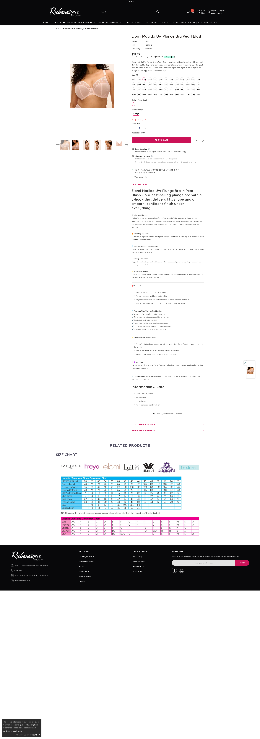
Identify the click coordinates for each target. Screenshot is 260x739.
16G (144, 89)
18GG (133, 94)
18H (139, 94)
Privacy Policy (137, 571)
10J (155, 79)
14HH (177, 84)
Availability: (136, 49)
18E (182, 89)
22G (198, 94)
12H (187, 79)
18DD (177, 89)
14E (144, 84)
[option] (92, 86)
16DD (193, 84)
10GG (139, 79)
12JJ (133, 84)
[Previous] (59, 145)
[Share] (202, 141)
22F (187, 94)
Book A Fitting (137, 557)
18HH (144, 94)
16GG (150, 89)
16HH (160, 89)
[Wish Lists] (197, 139)
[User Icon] (208, 12)
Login (213, 11)
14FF (155, 84)
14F (150, 84)
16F (133, 89)
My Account (216, 13)
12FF (171, 79)
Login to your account (86, 557)
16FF (139, 89)
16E (198, 84)
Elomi (147, 41)
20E (155, 94)
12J (198, 79)
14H (171, 84)
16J (166, 89)
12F (166, 79)
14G (160, 84)
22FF (193, 94)
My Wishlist (83, 566)
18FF (193, 89)
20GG (177, 94)
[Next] (125, 145)
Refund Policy (84, 571)
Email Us (82, 581)
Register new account (86, 562)
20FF (166, 94)
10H (144, 79)
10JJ (160, 79)
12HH (193, 79)
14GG (166, 84)
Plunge (136, 113)
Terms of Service (85, 576)
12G (177, 79)
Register (222, 11)
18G (198, 89)
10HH (150, 79)
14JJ (187, 84)
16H (155, 89)
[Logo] (65, 12)
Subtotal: (136, 133)
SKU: (133, 45)
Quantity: (136, 124)
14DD (139, 84)
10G (133, 79)
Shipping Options (139, 562)
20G (171, 94)
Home (58, 28)
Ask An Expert (177, 414)
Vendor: (134, 41)
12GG (182, 79)
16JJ (171, 89)
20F (160, 94)
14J (182, 84)
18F (188, 89)
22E (182, 94)
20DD (150, 94)
